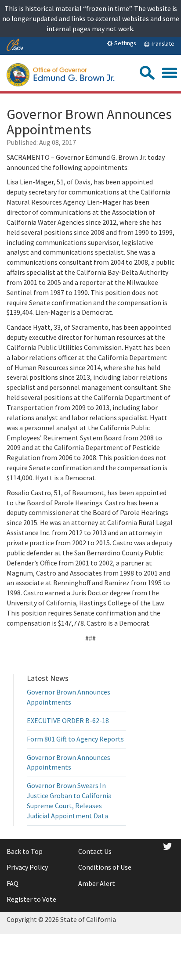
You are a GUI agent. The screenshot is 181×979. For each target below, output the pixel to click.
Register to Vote (31, 899)
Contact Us (95, 851)
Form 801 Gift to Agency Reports (75, 738)
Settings (124, 43)
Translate (161, 43)
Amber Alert (96, 883)
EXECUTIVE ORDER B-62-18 (68, 720)
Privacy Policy (27, 867)
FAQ (12, 883)
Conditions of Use (104, 867)
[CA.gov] (15, 45)
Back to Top (25, 851)
